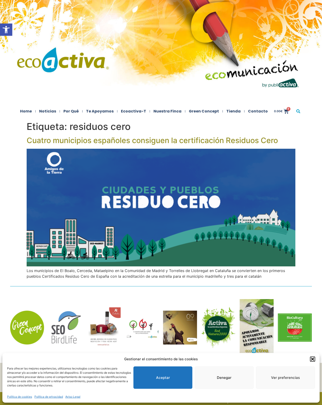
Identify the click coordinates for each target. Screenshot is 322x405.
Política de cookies (19, 396)
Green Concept (204, 111)
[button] (6, 30)
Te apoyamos (100, 111)
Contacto (258, 111)
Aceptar (163, 377)
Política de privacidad (48, 396)
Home (26, 111)
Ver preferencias (285, 377)
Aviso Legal (72, 396)
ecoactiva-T (133, 111)
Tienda (233, 111)
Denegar (224, 377)
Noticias (47, 111)
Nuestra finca (167, 111)
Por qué (71, 111)
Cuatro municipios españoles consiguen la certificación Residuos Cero (152, 140)
